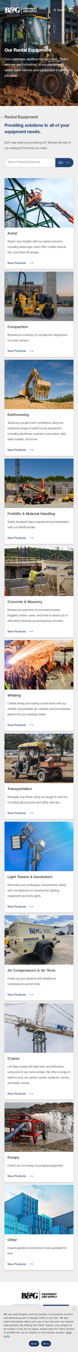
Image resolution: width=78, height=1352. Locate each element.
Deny (46, 1343)
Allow (34, 1343)
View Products (17, 263)
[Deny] (73, 1309)
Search (61, 10)
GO (61, 162)
